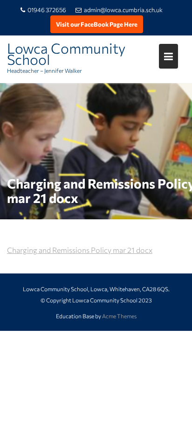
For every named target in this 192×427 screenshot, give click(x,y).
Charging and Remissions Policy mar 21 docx (79, 249)
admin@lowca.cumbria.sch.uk (123, 10)
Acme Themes (119, 316)
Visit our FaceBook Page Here (96, 24)
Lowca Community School (66, 53)
